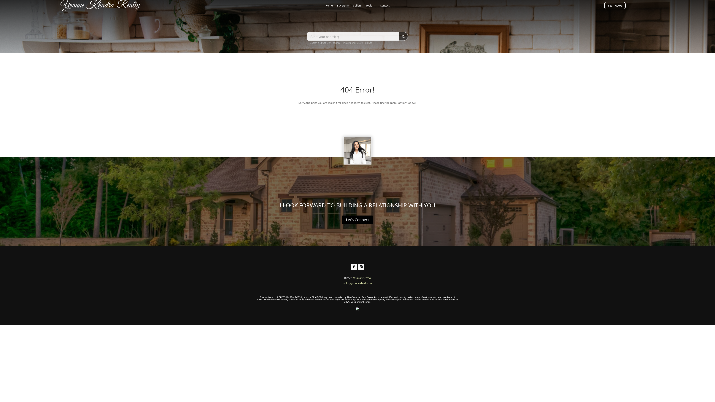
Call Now (615, 6)
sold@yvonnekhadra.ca (357, 283)
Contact (385, 5)
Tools (369, 5)
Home (329, 5)
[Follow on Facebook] (354, 267)
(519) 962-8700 (362, 278)
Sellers (357, 5)
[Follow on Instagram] (361, 267)
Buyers (341, 5)
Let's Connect (357, 219)
